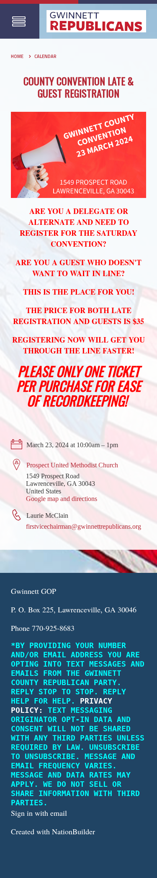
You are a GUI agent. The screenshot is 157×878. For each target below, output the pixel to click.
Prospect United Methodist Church (72, 465)
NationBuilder (73, 831)
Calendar (45, 56)
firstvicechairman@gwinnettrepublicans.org (83, 526)
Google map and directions (61, 498)
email (58, 813)
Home (17, 56)
